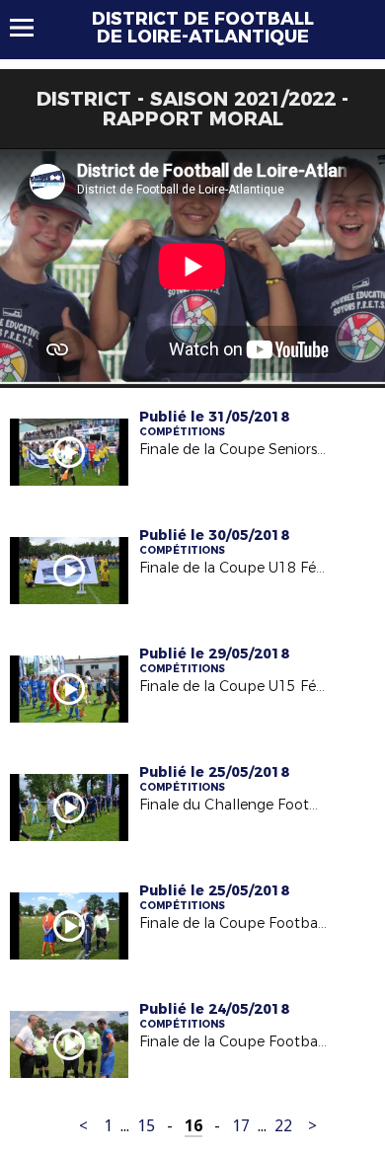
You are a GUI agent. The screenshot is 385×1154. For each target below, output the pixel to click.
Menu (31, 27)
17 (241, 1125)
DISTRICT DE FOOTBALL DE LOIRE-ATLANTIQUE (203, 27)
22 (283, 1125)
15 (146, 1125)
